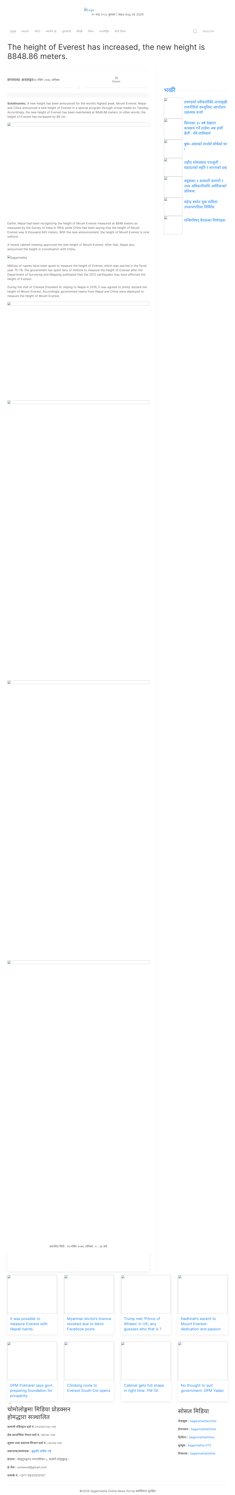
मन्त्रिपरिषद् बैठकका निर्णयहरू (204, 220)
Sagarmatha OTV (199, 1445)
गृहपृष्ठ (13, 31)
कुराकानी (66, 31)
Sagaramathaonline (203, 1421)
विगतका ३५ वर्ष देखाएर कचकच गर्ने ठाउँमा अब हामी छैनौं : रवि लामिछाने (203, 128)
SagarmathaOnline (203, 1429)
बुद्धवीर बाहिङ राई (41, 1451)
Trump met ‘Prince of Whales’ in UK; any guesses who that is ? (142, 1323)
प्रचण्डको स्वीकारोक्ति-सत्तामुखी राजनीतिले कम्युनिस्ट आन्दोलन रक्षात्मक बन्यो (205, 107)
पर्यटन (37, 31)
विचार (91, 31)
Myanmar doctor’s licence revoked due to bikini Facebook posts (89, 1323)
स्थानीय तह (51, 31)
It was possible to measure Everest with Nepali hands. (29, 1323)
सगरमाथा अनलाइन (20, 80)
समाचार (25, 31)
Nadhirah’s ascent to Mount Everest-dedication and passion (201, 1323)
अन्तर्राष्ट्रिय (104, 31)
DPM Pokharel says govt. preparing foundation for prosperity (31, 1390)
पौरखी (79, 31)
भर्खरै (170, 90)
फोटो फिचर (120, 31)
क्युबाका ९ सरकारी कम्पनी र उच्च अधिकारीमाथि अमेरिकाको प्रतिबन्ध (205, 186)
